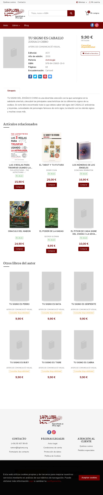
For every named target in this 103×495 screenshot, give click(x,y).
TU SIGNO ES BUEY (19, 362)
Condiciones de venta (52, 447)
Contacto (22, 2)
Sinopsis (11, 90)
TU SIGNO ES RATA (51, 304)
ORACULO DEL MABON (19, 231)
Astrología (50, 60)
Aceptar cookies (89, 477)
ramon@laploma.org (19, 447)
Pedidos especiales (86, 450)
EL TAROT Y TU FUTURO (51, 165)
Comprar (19, 187)
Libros (15, 25)
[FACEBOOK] (92, 25)
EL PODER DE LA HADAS (51, 231)
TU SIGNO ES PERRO (19, 304)
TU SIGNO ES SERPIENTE (83, 304)
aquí (31, 481)
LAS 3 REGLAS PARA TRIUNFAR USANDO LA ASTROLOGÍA (19, 166)
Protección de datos (52, 452)
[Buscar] (71, 13)
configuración (54, 481)
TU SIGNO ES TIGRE (51, 362)
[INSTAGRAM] (97, 25)
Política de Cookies (53, 456)
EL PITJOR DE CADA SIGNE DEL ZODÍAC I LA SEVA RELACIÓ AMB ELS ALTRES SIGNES (84, 232)
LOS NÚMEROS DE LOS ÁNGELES (83, 166)
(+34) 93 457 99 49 (19, 443)
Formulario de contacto (19, 452)
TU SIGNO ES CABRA (83, 362)
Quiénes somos (9, 2)
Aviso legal (52, 443)
